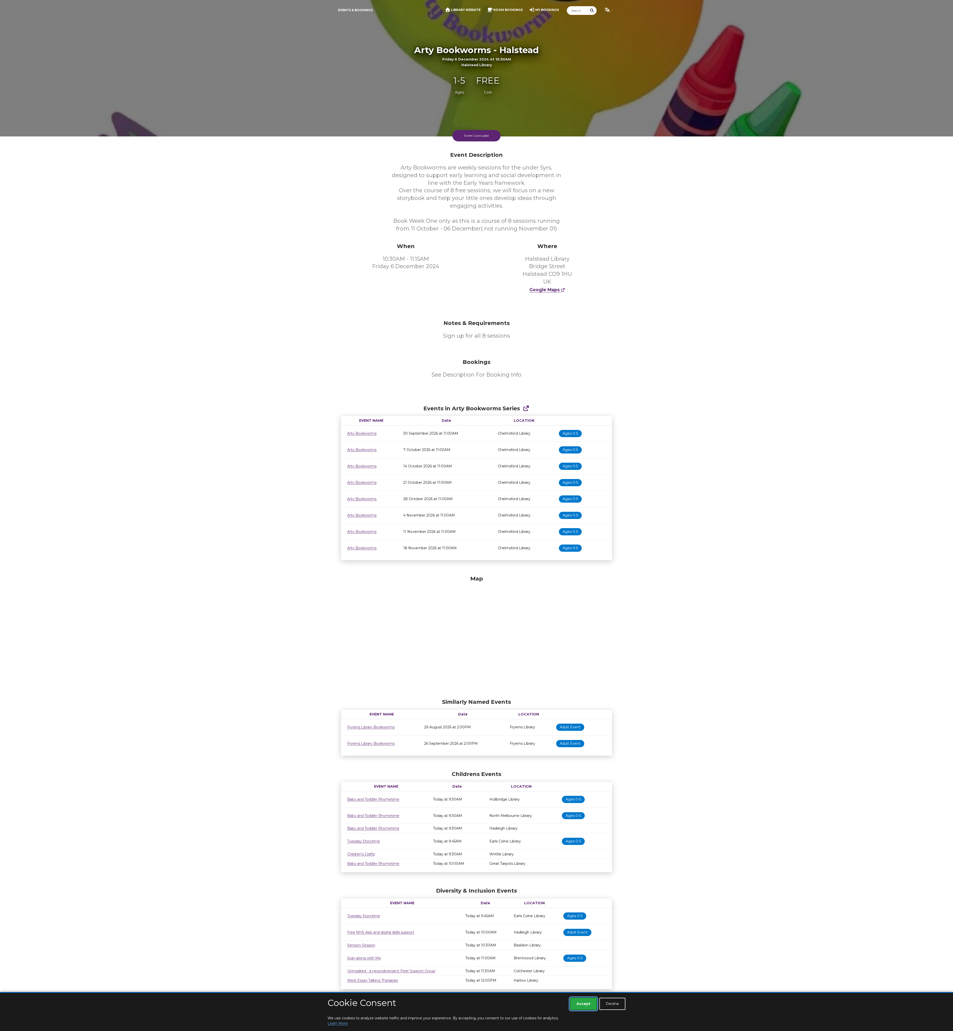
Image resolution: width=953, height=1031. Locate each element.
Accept (583, 1003)
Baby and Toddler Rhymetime (373, 799)
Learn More (338, 1023)
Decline (612, 1003)
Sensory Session (361, 945)
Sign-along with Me (364, 958)
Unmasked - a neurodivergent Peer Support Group (391, 971)
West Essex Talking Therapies (372, 980)
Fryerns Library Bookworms (371, 727)
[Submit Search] (592, 10)
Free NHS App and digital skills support (380, 932)
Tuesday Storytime (363, 841)
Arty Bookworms (361, 433)
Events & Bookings (355, 10)
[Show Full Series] (526, 408)
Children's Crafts (361, 854)
